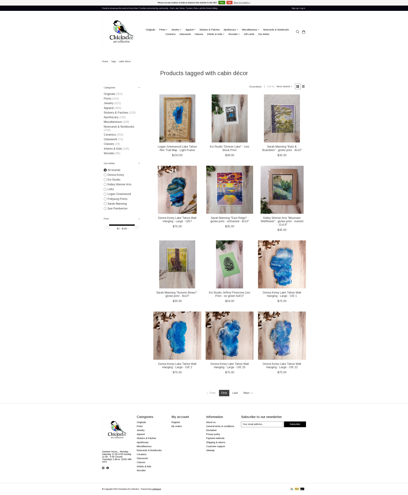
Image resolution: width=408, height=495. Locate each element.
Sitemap (210, 450)
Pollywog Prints (117, 199)
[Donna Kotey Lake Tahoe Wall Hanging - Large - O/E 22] (282, 336)
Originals (150, 29)
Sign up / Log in (298, 8)
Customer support (215, 446)
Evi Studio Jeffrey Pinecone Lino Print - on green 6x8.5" (229, 294)
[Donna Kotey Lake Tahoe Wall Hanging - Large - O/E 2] (177, 336)
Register (175, 422)
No (229, 3)
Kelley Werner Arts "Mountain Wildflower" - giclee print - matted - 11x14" (282, 221)
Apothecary (111, 117)
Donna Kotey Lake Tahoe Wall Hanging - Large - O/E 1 (282, 294)
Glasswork (185, 34)
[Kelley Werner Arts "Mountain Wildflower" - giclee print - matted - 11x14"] (282, 190)
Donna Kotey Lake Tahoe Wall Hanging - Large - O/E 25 (230, 365)
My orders (176, 426)
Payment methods (215, 438)
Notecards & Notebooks (276, 29)
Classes (199, 34)
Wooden (109, 153)
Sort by (270, 86)
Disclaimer (211, 430)
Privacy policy (213, 434)
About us (211, 422)
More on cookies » (242, 3)
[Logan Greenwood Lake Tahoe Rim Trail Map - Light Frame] (177, 118)
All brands (114, 170)
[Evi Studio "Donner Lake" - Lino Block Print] (230, 118)
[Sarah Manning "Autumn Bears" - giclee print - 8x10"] (177, 264)
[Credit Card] (292, 489)
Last (235, 393)
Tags (113, 61)
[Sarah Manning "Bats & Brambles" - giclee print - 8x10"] (282, 118)
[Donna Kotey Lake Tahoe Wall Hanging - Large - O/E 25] (230, 336)
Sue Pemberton (117, 208)
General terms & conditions (220, 426)
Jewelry (108, 103)
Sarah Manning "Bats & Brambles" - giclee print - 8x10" (282, 148)
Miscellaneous (113, 121)
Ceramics (170, 34)
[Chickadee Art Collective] (121, 32)
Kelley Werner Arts (119, 184)
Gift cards (249, 34)
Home (105, 61)
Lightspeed (156, 489)
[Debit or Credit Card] (302, 489)
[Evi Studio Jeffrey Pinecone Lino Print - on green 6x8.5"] (230, 264)
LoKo (111, 189)
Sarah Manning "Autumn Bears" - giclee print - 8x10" (177, 294)
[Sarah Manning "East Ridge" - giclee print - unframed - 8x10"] (230, 190)
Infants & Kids (113, 148)
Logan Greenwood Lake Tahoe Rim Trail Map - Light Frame (177, 148)
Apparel (109, 108)
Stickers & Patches (210, 29)
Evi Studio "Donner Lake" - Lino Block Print (229, 148)
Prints (107, 98)
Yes (221, 3)
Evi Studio (114, 179)
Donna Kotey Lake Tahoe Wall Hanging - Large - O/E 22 (282, 365)
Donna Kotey (116, 174)
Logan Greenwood (119, 194)
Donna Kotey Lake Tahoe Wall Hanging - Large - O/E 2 (177, 365)
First (224, 393)
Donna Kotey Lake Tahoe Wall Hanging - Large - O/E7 (177, 219)
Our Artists (263, 34)
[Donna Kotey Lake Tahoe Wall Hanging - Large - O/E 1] (282, 264)
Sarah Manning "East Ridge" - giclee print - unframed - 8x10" (229, 219)
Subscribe (295, 424)
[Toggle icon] (297, 32)
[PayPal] (297, 489)
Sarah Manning (117, 203)
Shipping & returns (215, 442)
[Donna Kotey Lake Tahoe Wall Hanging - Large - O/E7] (177, 190)
